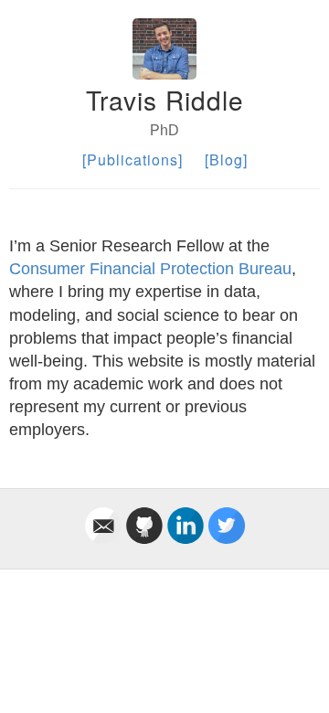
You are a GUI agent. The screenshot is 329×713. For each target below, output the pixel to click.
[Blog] (226, 159)
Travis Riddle (165, 99)
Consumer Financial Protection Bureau (150, 269)
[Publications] (132, 159)
